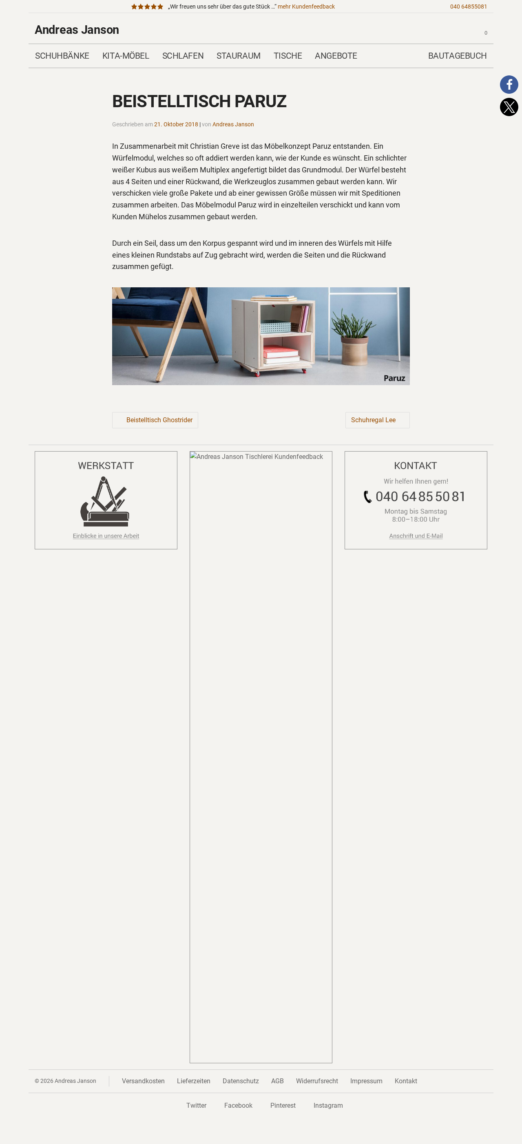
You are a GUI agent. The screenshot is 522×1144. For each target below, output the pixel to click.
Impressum (366, 1081)
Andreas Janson (77, 30)
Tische (288, 56)
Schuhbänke (62, 56)
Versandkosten (143, 1081)
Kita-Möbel (125, 56)
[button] (509, 84)
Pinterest (283, 1105)
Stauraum (239, 56)
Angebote (336, 56)
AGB (277, 1081)
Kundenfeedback (306, 6)
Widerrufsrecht (317, 1081)
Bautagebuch (457, 56)
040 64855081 (468, 6)
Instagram (328, 1105)
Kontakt (406, 1081)
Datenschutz (241, 1081)
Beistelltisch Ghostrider (159, 420)
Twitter (196, 1105)
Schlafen (183, 56)
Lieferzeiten (193, 1081)
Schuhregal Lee (373, 420)
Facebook (238, 1105)
